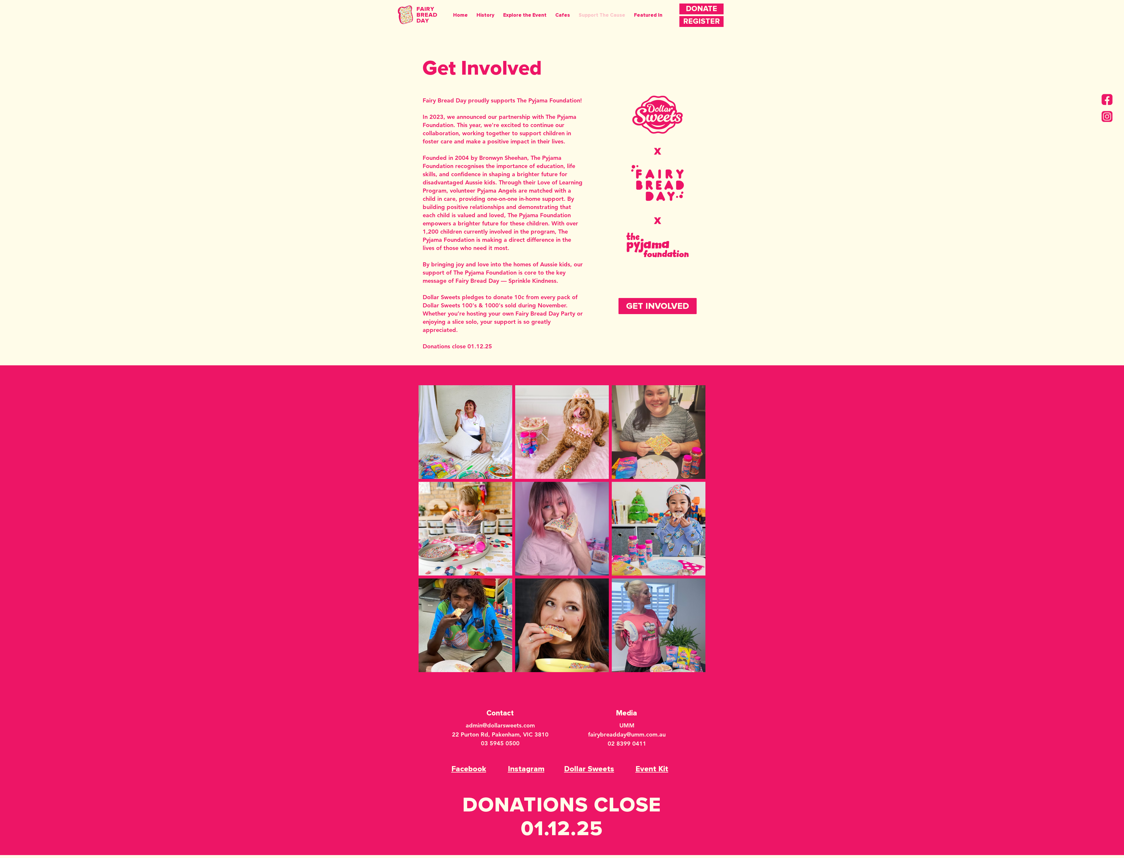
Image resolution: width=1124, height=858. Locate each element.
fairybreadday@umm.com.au (627, 734)
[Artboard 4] (1107, 99)
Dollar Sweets (441, 297)
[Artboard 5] (1107, 116)
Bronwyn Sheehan (503, 157)
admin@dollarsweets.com (500, 725)
